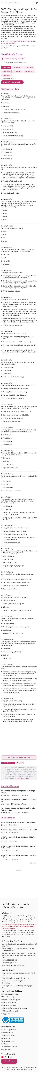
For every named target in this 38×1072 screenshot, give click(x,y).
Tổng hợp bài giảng (7, 1041)
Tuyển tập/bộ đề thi (7, 1035)
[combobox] (21, 3)
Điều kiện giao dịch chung (10, 994)
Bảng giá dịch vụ (7, 1014)
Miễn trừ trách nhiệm (8, 997)
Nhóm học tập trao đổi (8, 1030)
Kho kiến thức (6, 1038)
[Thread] (11, 1057)
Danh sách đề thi (7, 1032)
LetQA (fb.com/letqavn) (17, 965)
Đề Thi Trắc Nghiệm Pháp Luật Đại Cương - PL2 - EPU (19, 830)
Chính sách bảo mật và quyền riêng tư (14, 1008)
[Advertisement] (19, 741)
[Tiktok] (8, 1057)
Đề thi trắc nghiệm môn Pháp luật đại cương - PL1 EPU (19, 822)
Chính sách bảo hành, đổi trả (10, 1011)
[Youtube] (2, 1057)
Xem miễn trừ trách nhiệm (22, 778)
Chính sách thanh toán (8, 1005)
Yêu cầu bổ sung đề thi (9, 1047)
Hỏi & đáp (4, 1044)
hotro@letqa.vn (11, 963)
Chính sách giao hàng (8, 1002)
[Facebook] (6, 1057)
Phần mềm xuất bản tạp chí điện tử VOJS (15, 978)
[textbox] (21, 2)
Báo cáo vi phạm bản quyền (10, 999)
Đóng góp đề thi (6, 1049)
